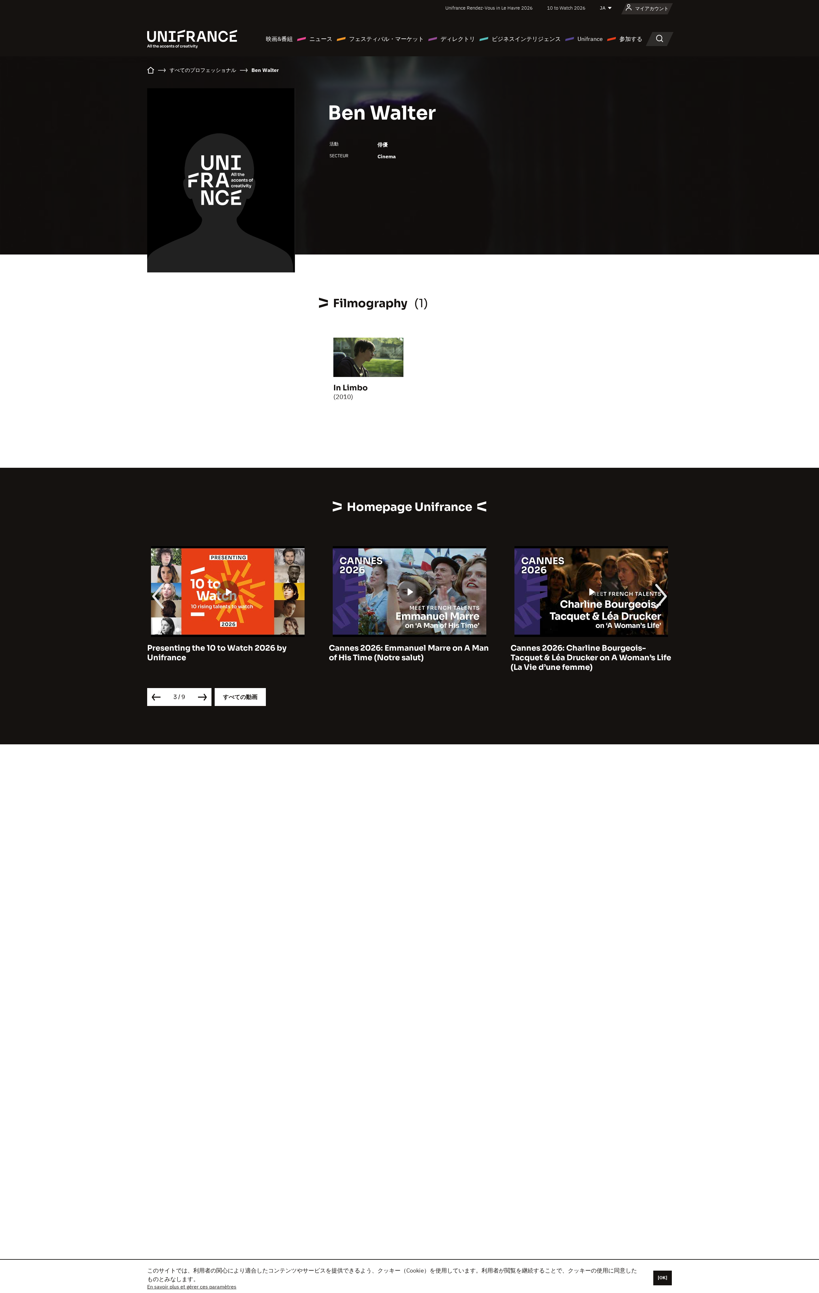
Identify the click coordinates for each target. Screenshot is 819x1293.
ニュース (320, 39)
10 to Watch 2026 (566, 8)
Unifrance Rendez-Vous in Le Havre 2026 (489, 8)
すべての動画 (240, 697)
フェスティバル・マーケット (386, 39)
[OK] (662, 1278)
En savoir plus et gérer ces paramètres (191, 1286)
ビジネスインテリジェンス (526, 39)
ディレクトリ (458, 39)
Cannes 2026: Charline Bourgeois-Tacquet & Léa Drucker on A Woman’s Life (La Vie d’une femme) (409, 657)
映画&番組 (279, 39)
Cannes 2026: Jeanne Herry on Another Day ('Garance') (588, 652)
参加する (630, 39)
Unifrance (590, 39)
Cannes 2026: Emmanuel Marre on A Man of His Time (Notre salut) (227, 652)
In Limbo (350, 388)
